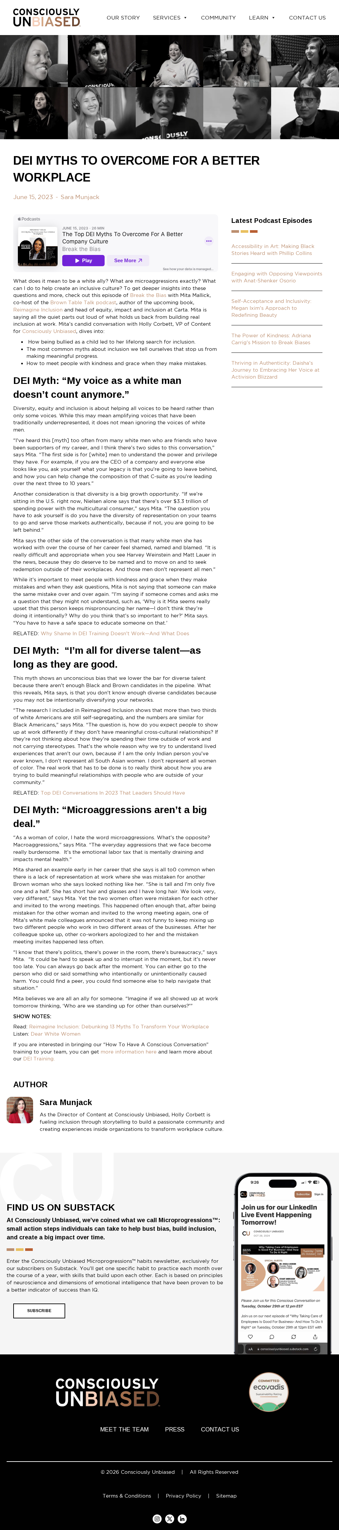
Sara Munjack (80, 196)
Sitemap (226, 1496)
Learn (258, 18)
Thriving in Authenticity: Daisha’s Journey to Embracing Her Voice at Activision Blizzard (275, 370)
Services (166, 18)
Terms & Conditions (127, 1496)
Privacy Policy (183, 1496)
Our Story (123, 18)
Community (218, 18)
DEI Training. (39, 1058)
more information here (129, 1051)
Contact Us (307, 18)
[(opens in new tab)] (282, 1273)
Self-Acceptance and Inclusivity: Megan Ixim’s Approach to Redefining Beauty (271, 308)
